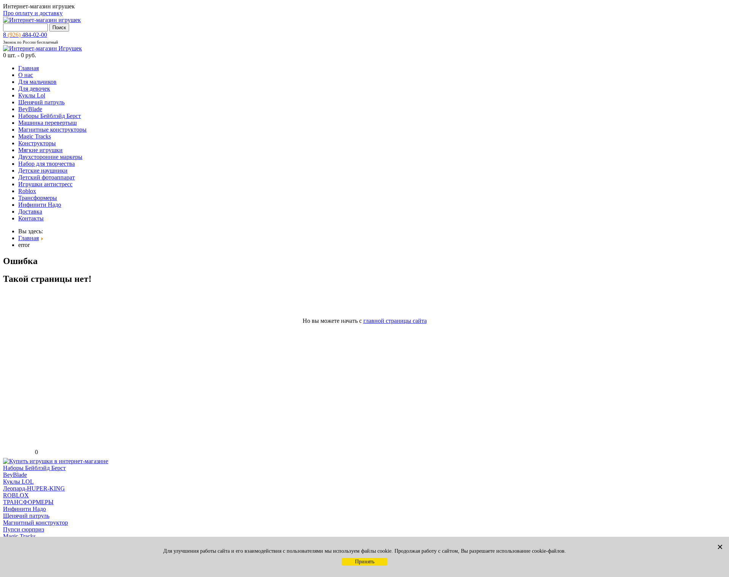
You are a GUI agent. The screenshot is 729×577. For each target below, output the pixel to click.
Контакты (31, 218)
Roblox (27, 191)
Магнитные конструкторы (52, 129)
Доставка (30, 211)
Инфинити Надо (39, 204)
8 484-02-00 (25, 34)
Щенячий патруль (41, 102)
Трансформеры (37, 198)
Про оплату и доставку (33, 13)
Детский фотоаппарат (46, 177)
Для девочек (34, 88)
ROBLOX (16, 495)
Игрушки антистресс (45, 184)
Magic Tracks (34, 136)
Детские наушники (43, 170)
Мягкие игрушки (40, 150)
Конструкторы (37, 143)
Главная (28, 68)
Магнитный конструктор (35, 522)
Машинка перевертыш (47, 122)
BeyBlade (30, 109)
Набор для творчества (46, 163)
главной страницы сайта (395, 321)
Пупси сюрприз (23, 529)
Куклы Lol (31, 95)
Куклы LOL (18, 481)
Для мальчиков (37, 82)
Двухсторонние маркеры (50, 157)
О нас (25, 75)
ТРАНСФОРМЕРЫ (28, 502)
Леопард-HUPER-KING (34, 488)
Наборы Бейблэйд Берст (49, 116)
